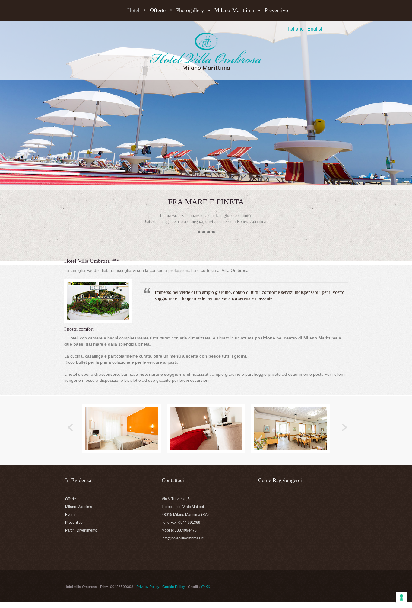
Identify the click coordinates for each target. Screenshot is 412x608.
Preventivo (276, 10)
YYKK (205, 587)
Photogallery (190, 10)
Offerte (158, 10)
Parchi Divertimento (81, 530)
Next (344, 428)
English (315, 28)
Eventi (70, 515)
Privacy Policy (147, 587)
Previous (70, 428)
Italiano (296, 28)
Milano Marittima (234, 10)
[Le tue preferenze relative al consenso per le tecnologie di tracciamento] (401, 597)
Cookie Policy (173, 587)
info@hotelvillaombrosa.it (182, 538)
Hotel (133, 10)
